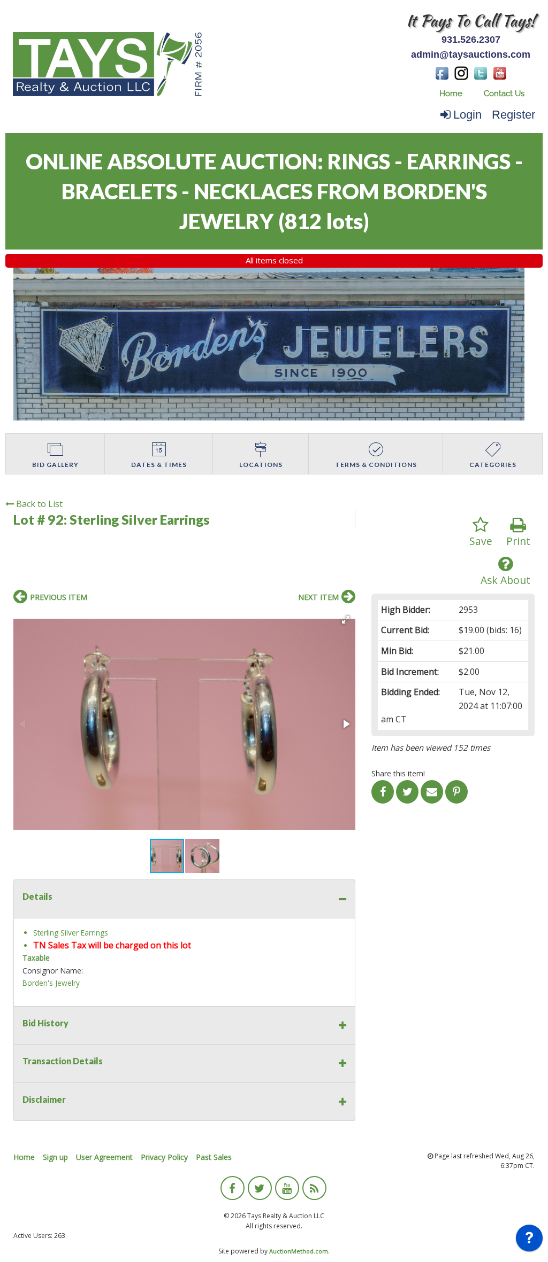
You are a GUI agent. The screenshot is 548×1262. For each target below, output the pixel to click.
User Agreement (104, 1157)
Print (518, 541)
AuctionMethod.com (298, 1251)
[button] (345, 619)
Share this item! (398, 773)
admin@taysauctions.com (470, 54)
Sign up (55, 1157)
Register (513, 114)
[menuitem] (451, 94)
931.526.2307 (471, 39)
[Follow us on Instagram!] (461, 72)
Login (467, 114)
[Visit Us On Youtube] (499, 72)
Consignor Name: (52, 970)
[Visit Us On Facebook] (442, 72)
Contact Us (504, 93)
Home (450, 93)
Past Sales (214, 1157)
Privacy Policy (164, 1157)
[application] (529, 1240)
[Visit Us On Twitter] (480, 72)
